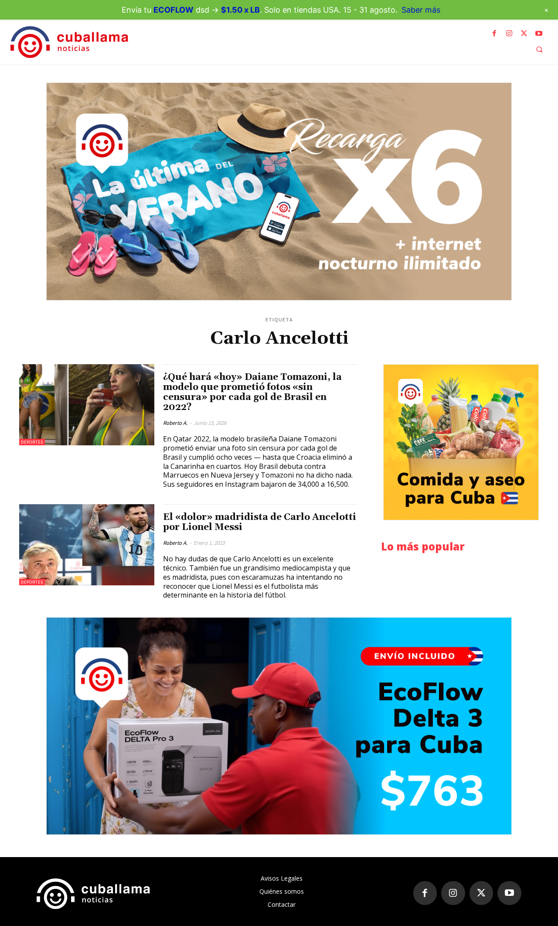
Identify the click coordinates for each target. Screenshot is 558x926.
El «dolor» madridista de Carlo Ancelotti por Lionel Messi (259, 522)
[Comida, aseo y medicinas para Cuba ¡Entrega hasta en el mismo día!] (461, 442)
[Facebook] (494, 33)
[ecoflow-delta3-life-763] (279, 726)
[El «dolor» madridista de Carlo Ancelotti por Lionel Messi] (86, 544)
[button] (539, 49)
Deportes (32, 442)
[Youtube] (539, 33)
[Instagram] (509, 33)
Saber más (420, 9)
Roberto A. (175, 423)
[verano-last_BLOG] (279, 191)
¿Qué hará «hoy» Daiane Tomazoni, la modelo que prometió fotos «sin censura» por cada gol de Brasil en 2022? (252, 392)
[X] (524, 33)
